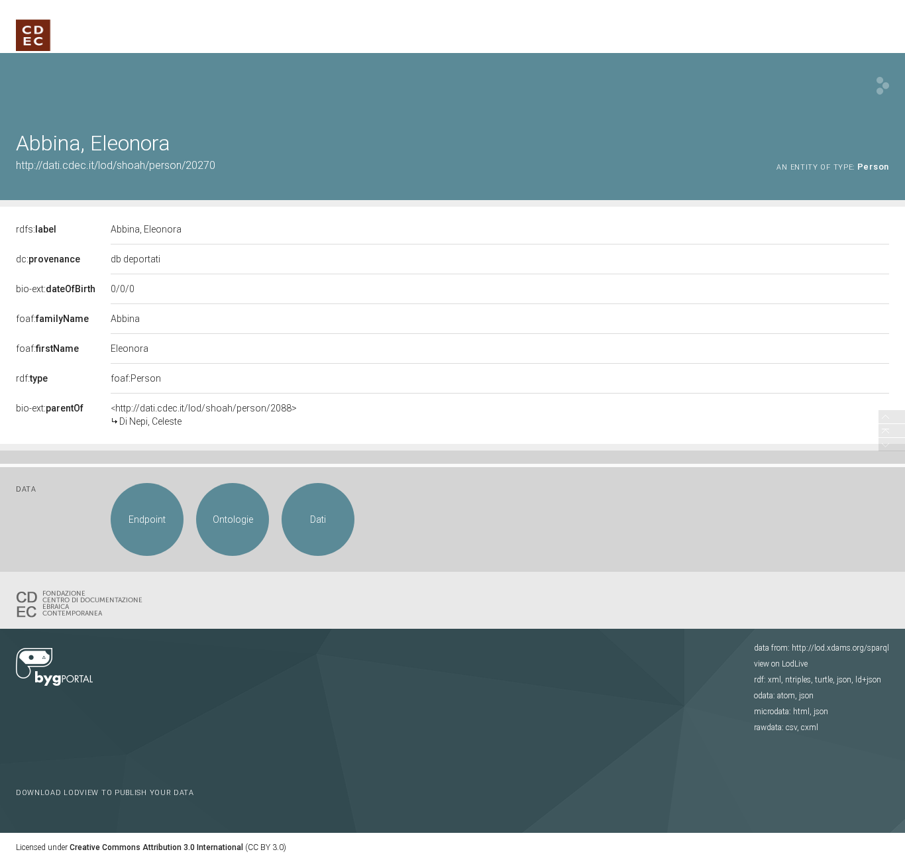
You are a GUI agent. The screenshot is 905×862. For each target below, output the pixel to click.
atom (786, 695)
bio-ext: (55, 289)
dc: (48, 259)
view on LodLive (781, 664)
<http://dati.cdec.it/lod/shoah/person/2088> (204, 415)
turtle (824, 679)
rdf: (32, 378)
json (844, 679)
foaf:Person (136, 378)
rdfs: (36, 229)
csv (791, 727)
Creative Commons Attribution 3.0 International (156, 847)
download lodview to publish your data (105, 792)
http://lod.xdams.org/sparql (840, 648)
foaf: (52, 318)
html (801, 711)
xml (774, 679)
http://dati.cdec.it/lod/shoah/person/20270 (115, 165)
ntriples (798, 679)
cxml (809, 727)
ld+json (868, 679)
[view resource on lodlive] (883, 86)
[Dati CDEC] (82, 603)
